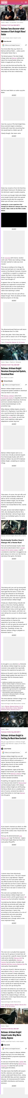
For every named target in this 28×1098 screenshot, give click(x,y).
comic (10, 417)
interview (7, 258)
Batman (14, 58)
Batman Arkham (14, 706)
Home (2, 22)
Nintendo (18, 362)
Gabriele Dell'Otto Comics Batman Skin (13, 964)
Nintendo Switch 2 (16, 709)
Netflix (21, 1062)
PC (5, 1006)
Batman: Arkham (9, 396)
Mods (2, 1006)
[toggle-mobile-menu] (26, 2)
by (19, 664)
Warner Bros (9, 708)
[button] (26, 45)
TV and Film (13, 22)
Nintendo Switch (5, 709)
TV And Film (8, 342)
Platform (12, 362)
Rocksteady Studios (7, 398)
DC (17, 342)
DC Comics (20, 22)
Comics (15, 708)
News (7, 22)
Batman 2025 (18, 958)
